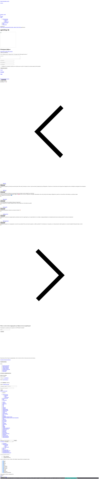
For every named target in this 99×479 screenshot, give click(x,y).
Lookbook (4, 419)
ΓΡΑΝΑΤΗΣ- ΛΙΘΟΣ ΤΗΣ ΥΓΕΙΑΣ (15, 27)
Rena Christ (5, 199)
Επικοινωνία (4, 400)
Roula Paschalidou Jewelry (4, 78)
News (3, 422)
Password (2, 388)
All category (4, 443)
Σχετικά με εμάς (5, 398)
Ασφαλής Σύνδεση (5, 368)
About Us (4, 402)
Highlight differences (7, 457)
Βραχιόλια (6, 395)
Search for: (2, 440)
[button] (49, 363)
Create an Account (6, 384)
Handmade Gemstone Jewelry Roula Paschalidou (10, 417)
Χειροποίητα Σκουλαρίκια (6, 452)
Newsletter (4, 423)
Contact (3, 412)
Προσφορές (4, 434)
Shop (3, 425)
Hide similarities (6, 456)
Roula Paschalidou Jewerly (4, 1)
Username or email (3, 386)
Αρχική (3, 401)
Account (2, 72)
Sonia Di (4, 183)
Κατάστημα (4, 431)
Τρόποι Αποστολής (5, 367)
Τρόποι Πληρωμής (5, 366)
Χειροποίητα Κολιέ (5, 451)
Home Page (2, 27)
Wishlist (3, 426)
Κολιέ (6, 396)
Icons (3, 418)
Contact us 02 (4, 413)
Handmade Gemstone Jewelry (7, 416)
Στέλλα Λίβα (5, 207)
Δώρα (3, 448)
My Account (4, 420)
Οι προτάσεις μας (5, 449)
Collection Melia (5, 409)
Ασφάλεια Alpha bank (6, 369)
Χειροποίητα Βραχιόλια (6, 450)
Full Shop (4, 415)
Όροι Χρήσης (4, 370)
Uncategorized (6, 27)
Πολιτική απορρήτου (5, 365)
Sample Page (4, 424)
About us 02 (4, 403)
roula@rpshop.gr (5, 379)
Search (15, 440)
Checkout (4, 407)
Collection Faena (5, 394)
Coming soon (4, 411)
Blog (3, 399)
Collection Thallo (5, 410)
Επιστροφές (4, 371)
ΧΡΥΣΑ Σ (4, 190)
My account (4, 421)
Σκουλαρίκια (7, 397)
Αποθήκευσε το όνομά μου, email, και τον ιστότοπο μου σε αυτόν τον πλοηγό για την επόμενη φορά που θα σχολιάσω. (21, 66)
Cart (1, 74)
